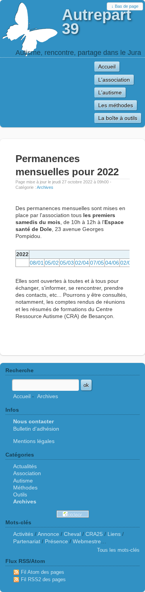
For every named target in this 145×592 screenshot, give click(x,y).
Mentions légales (34, 441)
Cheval (72, 534)
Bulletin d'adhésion (36, 429)
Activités (23, 534)
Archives (45, 187)
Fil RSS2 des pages (43, 579)
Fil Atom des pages (42, 572)
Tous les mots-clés (118, 550)
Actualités (25, 466)
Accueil (22, 396)
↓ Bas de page (124, 6)
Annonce (48, 534)
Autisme (23, 480)
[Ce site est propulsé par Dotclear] (72, 514)
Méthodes (25, 487)
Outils (20, 494)
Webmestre (87, 541)
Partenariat (26, 541)
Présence (56, 541)
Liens (114, 534)
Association (27, 473)
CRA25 (94, 534)
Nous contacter (33, 421)
